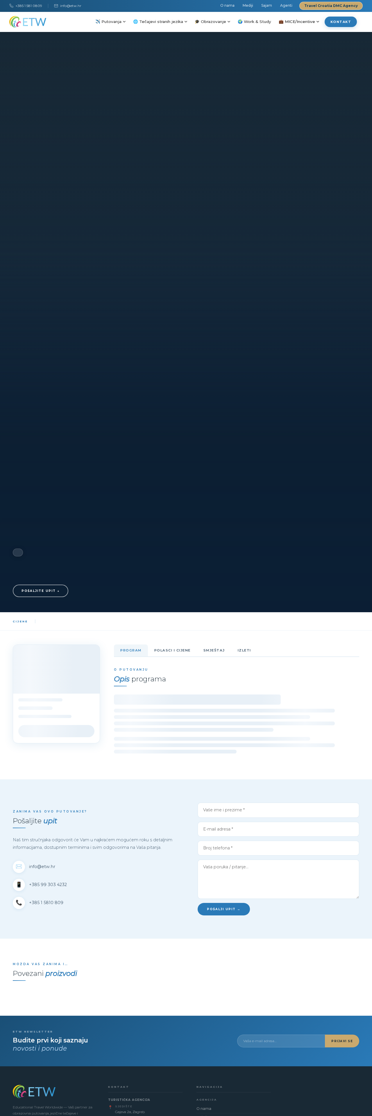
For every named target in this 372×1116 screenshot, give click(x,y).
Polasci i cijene (172, 650)
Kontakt (340, 22)
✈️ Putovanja (108, 21)
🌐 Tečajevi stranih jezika (158, 21)
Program (131, 650)
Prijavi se (342, 1041)
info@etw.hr (70, 5)
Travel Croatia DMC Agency (331, 5)
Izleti (244, 650)
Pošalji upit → (224, 909)
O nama (227, 5)
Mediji (248, 5)
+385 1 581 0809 (28, 5)
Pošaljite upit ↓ (41, 591)
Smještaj (214, 650)
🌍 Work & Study (254, 21)
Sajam (266, 5)
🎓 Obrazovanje (210, 21)
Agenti (286, 5)
